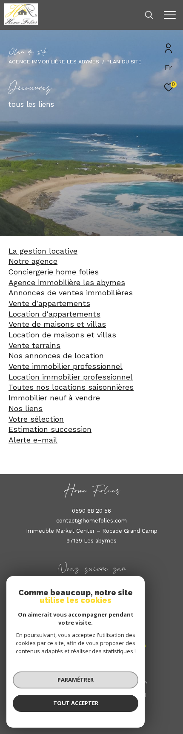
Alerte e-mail (33, 440)
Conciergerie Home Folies (54, 272)
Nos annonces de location (56, 355)
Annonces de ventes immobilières (71, 292)
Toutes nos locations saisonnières (71, 387)
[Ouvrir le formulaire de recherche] (149, 15)
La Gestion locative (43, 251)
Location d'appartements (54, 314)
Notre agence (33, 261)
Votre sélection (36, 419)
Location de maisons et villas (62, 335)
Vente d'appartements (49, 303)
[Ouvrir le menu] (170, 15)
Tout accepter (75, 703)
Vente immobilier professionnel (66, 366)
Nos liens (26, 408)
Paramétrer (75, 679)
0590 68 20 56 (91, 511)
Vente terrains (34, 345)
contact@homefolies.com (91, 520)
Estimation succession (50, 429)
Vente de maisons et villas (57, 324)
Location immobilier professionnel (71, 377)
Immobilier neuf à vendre (54, 398)
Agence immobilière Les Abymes (54, 61)
